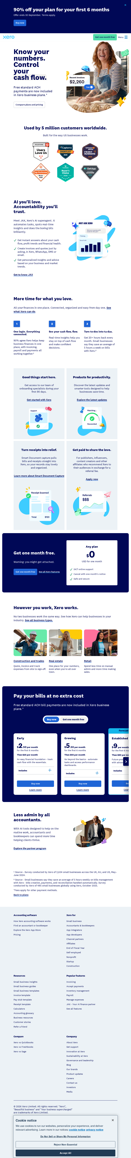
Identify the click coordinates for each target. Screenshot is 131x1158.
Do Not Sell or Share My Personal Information (65, 1136)
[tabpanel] (65, 761)
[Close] (112, 1120)
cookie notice (77, 1129)
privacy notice (94, 1129)
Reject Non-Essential (65, 1144)
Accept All (65, 1153)
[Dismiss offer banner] (125, 5)
